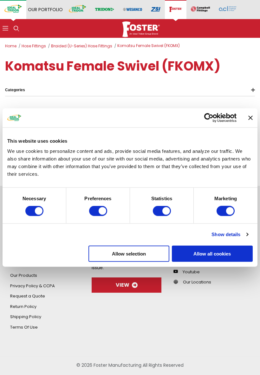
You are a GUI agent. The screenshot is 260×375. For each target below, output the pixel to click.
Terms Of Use (24, 327)
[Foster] (175, 9)
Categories (15, 90)
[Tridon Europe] (104, 9)
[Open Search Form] (16, 28)
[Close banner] (250, 118)
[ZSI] (155, 10)
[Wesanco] (132, 9)
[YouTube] (177, 271)
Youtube (191, 272)
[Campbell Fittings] (200, 9)
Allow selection (129, 253)
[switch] (98, 211)
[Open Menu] (5, 28)
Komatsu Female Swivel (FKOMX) (148, 45)
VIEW (122, 285)
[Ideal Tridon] (77, 9)
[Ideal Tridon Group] (13, 9)
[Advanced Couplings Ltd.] (227, 9)
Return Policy (23, 306)
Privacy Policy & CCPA (32, 286)
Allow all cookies (212, 253)
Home (10, 46)
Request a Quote (27, 296)
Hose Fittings (34, 46)
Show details (225, 234)
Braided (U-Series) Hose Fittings (81, 46)
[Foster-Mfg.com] (141, 28)
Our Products (23, 275)
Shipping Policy (25, 317)
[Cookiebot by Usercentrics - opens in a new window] (209, 118)
